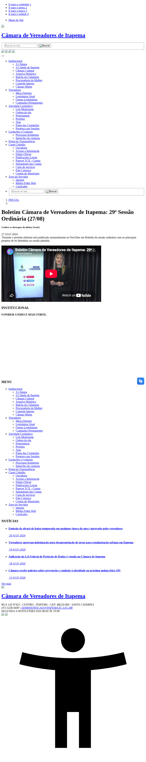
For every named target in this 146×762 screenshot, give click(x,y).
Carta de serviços (25, 167)
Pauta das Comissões (27, 125)
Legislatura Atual (25, 96)
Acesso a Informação (27, 151)
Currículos (21, 186)
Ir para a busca (18, 10)
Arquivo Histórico (26, 73)
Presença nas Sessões (28, 128)
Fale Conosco (23, 170)
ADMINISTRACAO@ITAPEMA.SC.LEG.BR (47, 607)
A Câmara (21, 64)
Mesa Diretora (24, 93)
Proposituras (23, 115)
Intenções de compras (28, 138)
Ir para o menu (18, 7)
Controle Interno (25, 83)
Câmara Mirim (24, 86)
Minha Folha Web (26, 183)
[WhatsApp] (2, 51)
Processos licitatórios (27, 134)
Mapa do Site (16, 20)
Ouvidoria (21, 147)
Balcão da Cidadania (27, 77)
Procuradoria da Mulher (29, 80)
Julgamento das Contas (28, 163)
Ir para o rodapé (18, 14)
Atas (18, 122)
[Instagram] (13, 51)
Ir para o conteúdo (20, 4)
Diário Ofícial (23, 154)
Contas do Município (27, 173)
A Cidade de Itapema (27, 67)
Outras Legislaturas (26, 99)
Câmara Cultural (25, 70)
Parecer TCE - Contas (28, 160)
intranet (20, 179)
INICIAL (14, 199)
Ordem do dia (23, 112)
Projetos (20, 118)
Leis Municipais (25, 109)
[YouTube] (6, 51)
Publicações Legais (26, 157)
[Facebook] (10, 51)
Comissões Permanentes (29, 102)
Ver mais (6, 583)
